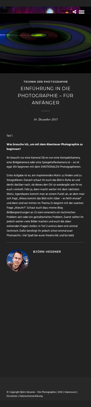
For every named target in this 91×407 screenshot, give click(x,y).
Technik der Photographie (45, 81)
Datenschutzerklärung (31, 396)
